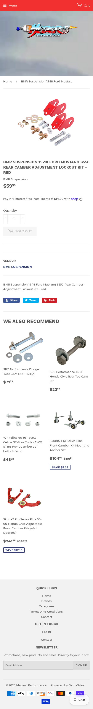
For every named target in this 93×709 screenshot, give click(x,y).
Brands (46, 601)
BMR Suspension (17, 267)
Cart (86, 5)
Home (7, 81)
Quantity (10, 211)
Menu (13, 5)
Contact (46, 617)
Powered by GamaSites (67, 685)
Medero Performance (31, 685)
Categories (46, 606)
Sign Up (81, 665)
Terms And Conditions (46, 611)
